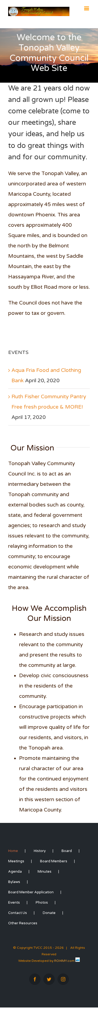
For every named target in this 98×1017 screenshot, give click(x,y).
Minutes (44, 871)
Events (14, 902)
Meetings (16, 861)
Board (67, 851)
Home (13, 851)
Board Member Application (31, 892)
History (40, 851)
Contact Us (17, 913)
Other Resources (22, 923)
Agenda (15, 871)
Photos (42, 902)
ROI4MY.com (64, 961)
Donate (49, 913)
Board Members (53, 861)
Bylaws (14, 882)
